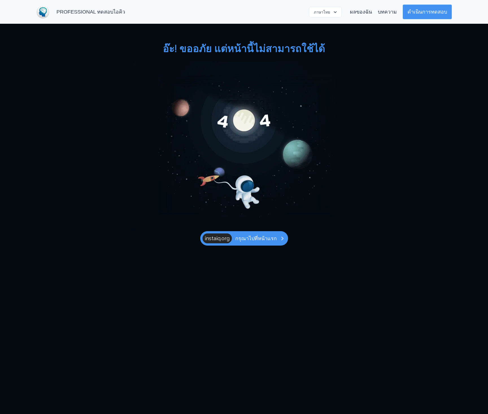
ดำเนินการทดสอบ (427, 12)
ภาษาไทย (322, 12)
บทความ (387, 12)
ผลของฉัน (361, 12)
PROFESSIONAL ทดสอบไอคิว (90, 12)
